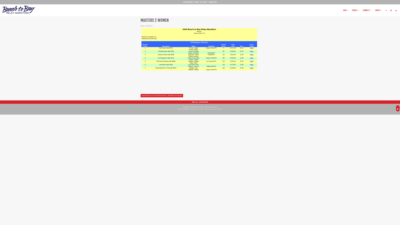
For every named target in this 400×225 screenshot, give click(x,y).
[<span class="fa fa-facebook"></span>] (386, 10)
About (378, 10)
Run (345, 10)
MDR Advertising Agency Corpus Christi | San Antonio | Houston (203, 109)
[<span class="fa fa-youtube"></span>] (396, 10)
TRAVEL (355, 10)
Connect (367, 10)
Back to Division (147, 26)
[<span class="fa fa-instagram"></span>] (391, 10)
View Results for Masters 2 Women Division (162, 95)
